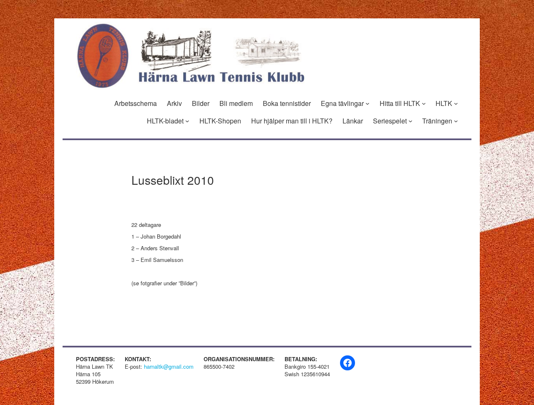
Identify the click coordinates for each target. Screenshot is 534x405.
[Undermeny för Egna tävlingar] (367, 103)
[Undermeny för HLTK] (456, 103)
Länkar (353, 121)
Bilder (200, 103)
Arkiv (174, 103)
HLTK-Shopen (220, 121)
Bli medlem (236, 103)
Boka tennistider (287, 103)
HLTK (444, 103)
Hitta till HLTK (400, 103)
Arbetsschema (135, 103)
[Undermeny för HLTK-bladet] (187, 121)
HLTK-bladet (165, 121)
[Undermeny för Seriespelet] (410, 121)
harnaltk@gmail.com (169, 366)
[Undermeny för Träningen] (456, 121)
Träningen (437, 121)
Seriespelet (390, 121)
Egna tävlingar (342, 103)
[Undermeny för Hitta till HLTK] (424, 103)
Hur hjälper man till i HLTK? (291, 121)
